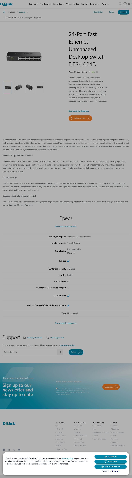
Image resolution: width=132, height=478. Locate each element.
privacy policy (67, 458)
